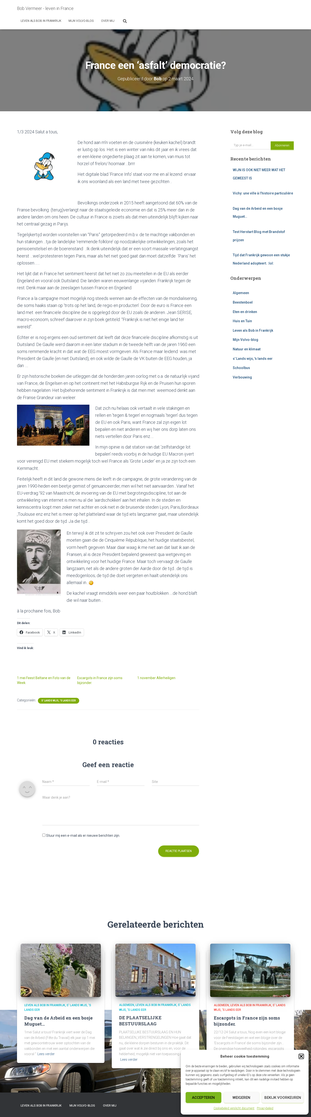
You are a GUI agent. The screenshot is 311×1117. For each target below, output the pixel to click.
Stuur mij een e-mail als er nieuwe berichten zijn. (83, 835)
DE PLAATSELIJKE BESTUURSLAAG (140, 1021)
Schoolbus (241, 368)
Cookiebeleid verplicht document (234, 1108)
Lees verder (46, 1054)
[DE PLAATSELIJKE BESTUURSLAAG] (155, 970)
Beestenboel (243, 302)
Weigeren (241, 1097)
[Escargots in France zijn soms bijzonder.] (250, 970)
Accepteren (203, 1097)
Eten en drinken (245, 312)
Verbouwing (242, 377)
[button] (301, 1056)
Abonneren (282, 145)
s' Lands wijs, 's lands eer (58, 700)
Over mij (107, 21)
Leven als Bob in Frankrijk (41, 21)
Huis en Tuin (242, 321)
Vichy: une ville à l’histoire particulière (263, 193)
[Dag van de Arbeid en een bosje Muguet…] (61, 970)
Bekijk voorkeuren (282, 1097)
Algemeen (241, 293)
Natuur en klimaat (246, 349)
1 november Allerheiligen (156, 678)
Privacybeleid (265, 1108)
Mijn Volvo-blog (81, 21)
